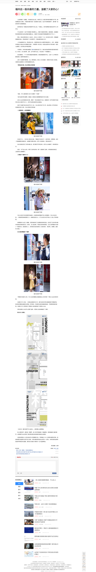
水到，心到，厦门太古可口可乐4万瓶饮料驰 (71, 32)
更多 (53, 1)
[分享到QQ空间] (30, 14)
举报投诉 (51, 569)
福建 (25, 1)
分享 (35, 14)
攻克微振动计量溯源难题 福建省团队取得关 (70, 54)
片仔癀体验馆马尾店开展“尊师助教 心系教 (70, 36)
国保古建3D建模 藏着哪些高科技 (76, 76)
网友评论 (19, 457)
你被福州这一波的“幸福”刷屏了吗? (74, 23)
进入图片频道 (78, 57)
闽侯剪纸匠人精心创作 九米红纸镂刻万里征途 (65, 67)
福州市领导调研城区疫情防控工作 (23, 453)
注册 (71, 1)
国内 (41, 1)
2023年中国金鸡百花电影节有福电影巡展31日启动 (76, 89)
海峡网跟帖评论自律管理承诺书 (59, 569)
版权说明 (32, 569)
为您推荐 (40, 13)
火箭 (40, 516)
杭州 (40, 483)
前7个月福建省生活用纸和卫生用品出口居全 (71, 48)
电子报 (49, 1)
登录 (18, 473)
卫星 (42, 516)
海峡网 (16, 1)
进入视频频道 (78, 78)
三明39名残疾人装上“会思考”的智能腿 (69, 52)
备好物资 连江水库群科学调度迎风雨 (69, 43)
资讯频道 (28, 5)
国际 (45, 1)
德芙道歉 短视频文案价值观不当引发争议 (46, 536)
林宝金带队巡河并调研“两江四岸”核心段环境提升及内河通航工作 (29, 452)
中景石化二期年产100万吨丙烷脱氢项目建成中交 (65, 89)
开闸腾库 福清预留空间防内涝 (68, 46)
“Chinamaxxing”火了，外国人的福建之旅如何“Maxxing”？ (76, 67)
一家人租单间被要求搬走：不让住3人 (45, 480)
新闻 (21, 1)
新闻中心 (25, 5)
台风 (40, 507)
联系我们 (44, 569)
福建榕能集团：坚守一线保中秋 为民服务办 (70, 34)
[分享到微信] (23, 14)
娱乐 (19, 495)
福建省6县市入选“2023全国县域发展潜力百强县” (65, 97)
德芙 (40, 539)
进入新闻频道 (78, 39)
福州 (29, 1)
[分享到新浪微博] (17, 14)
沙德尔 (42, 507)
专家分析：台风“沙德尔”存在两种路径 (45, 504)
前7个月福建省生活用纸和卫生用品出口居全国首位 (72, 108)
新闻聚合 (18, 480)
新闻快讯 (36, 492)
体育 (19, 498)
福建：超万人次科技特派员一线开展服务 (76, 97)
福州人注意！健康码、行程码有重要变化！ (25, 450)
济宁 (40, 548)
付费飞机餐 (41, 524)
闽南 (33, 1)
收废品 (40, 500)
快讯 (19, 483)
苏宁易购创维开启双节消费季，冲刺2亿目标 (71, 28)
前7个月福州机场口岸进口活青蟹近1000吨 (70, 50)
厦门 (40, 492)
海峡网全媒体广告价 (38, 569)
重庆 (40, 532)
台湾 (37, 1)
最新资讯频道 (78, 18)
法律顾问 (47, 569)
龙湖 (57, 448)
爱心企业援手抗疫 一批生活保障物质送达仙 (70, 30)
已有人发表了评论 (54, 457)
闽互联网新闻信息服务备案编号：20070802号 (61, 566)
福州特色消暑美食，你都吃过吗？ (65, 76)
